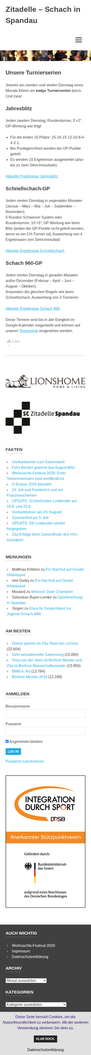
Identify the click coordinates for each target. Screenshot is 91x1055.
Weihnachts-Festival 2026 (33, 946)
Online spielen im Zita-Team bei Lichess (45, 643)
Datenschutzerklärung (30, 957)
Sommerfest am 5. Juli (30, 518)
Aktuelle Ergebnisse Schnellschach (35, 251)
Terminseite (28, 331)
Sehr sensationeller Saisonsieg (38, 655)
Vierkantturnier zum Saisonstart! (38, 462)
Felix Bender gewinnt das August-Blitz (43, 467)
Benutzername (18, 706)
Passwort (13, 724)
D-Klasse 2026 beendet (31, 484)
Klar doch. (45, 1039)
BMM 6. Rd (21, 671)
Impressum (21, 951)
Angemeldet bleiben (26, 742)
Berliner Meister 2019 (29, 677)
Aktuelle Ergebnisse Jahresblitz (32, 176)
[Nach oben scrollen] (82, 1047)
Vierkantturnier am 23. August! (37, 512)
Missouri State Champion (52, 592)
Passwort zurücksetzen (25, 761)
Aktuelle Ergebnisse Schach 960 (33, 309)
